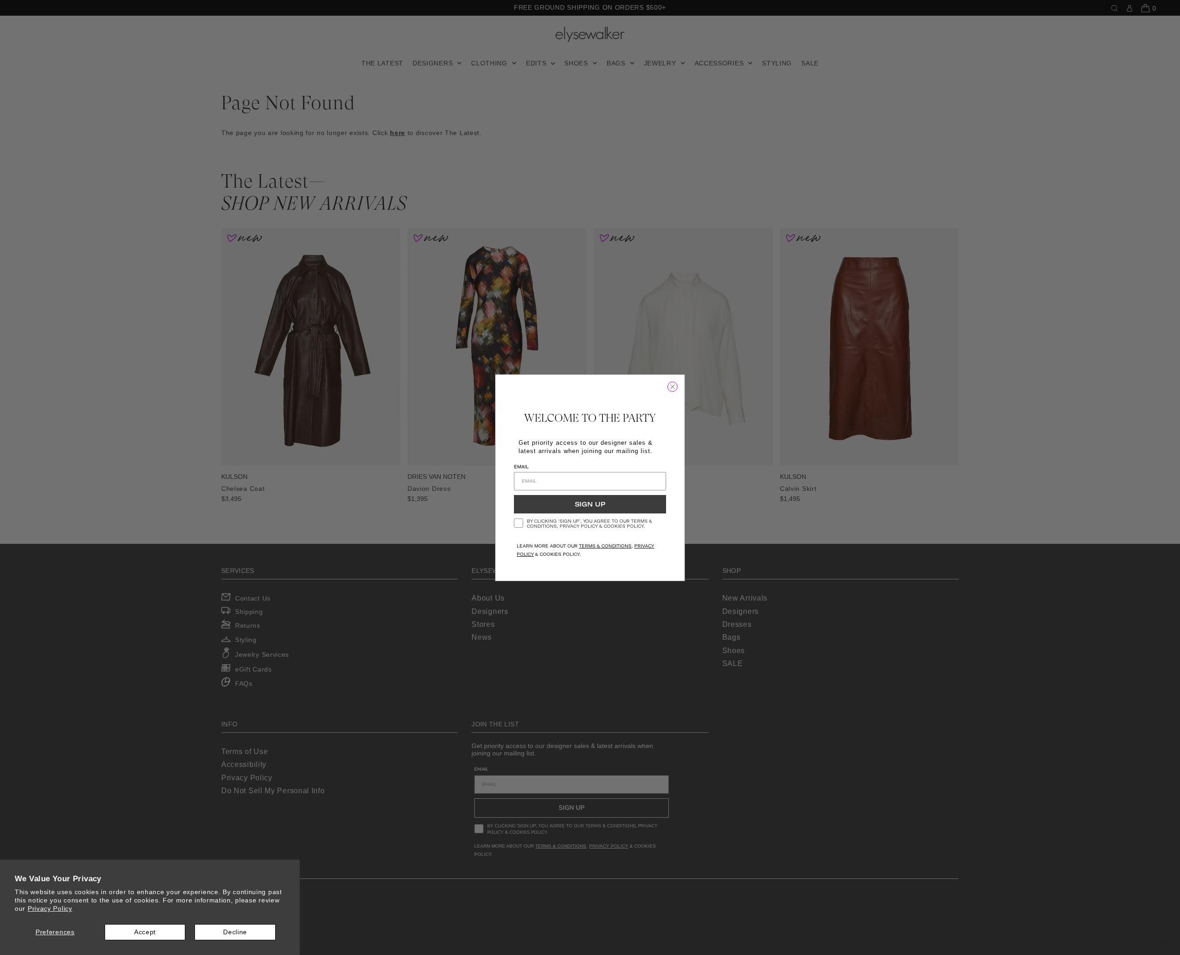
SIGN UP (590, 504)
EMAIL (521, 466)
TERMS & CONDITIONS (605, 545)
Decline (235, 932)
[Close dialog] (672, 387)
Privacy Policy (50, 908)
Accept (145, 932)
